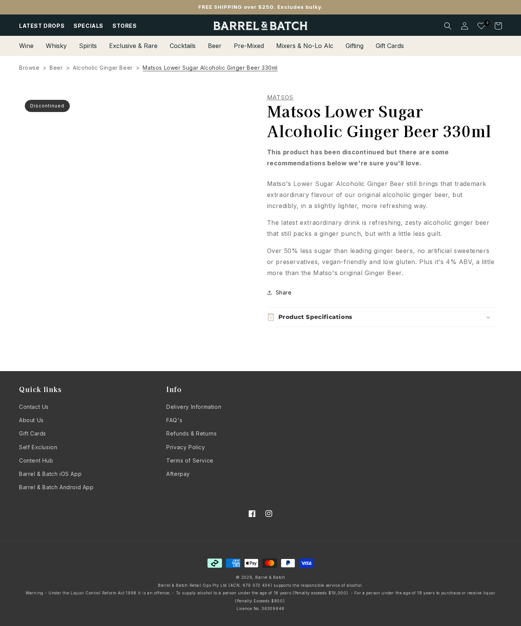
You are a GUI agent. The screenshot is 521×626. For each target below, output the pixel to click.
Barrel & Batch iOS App (50, 474)
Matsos (280, 97)
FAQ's (174, 420)
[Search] (447, 26)
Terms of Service (190, 460)
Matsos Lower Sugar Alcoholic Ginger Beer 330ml (210, 67)
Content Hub (36, 460)
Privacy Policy (185, 447)
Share (284, 292)
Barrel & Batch (270, 577)
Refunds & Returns (191, 433)
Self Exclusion (38, 447)
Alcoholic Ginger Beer (103, 67)
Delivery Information (193, 406)
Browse (29, 67)
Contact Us (34, 406)
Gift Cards (32, 433)
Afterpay (178, 474)
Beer (56, 67)
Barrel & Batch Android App (56, 487)
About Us (31, 420)
